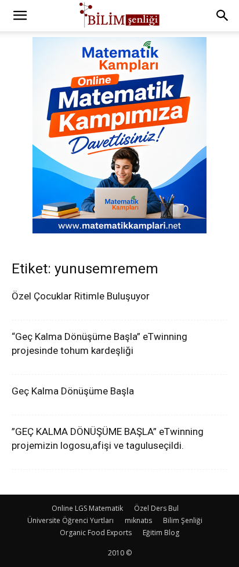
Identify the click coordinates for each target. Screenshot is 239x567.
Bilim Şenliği (182, 520)
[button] (19, 15)
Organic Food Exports (96, 532)
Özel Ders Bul (156, 508)
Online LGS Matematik (87, 508)
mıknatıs (138, 520)
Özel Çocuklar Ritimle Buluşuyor (81, 296)
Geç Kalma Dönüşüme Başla (73, 391)
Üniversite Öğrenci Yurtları (70, 520)
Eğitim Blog (161, 532)
